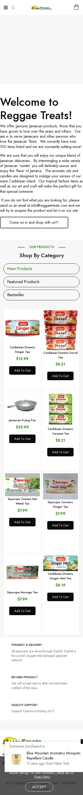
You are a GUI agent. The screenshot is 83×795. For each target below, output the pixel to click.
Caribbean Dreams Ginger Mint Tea (60, 576)
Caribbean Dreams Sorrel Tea (60, 355)
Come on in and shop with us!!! (34, 222)
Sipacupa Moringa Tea (22, 592)
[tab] (19, 269)
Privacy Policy (42, 777)
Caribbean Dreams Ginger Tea (22, 349)
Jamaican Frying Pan (22, 420)
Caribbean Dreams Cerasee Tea (60, 431)
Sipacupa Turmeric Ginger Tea (60, 504)
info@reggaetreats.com (49, 205)
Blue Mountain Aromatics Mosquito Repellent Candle (53, 755)
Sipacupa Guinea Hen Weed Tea (22, 501)
